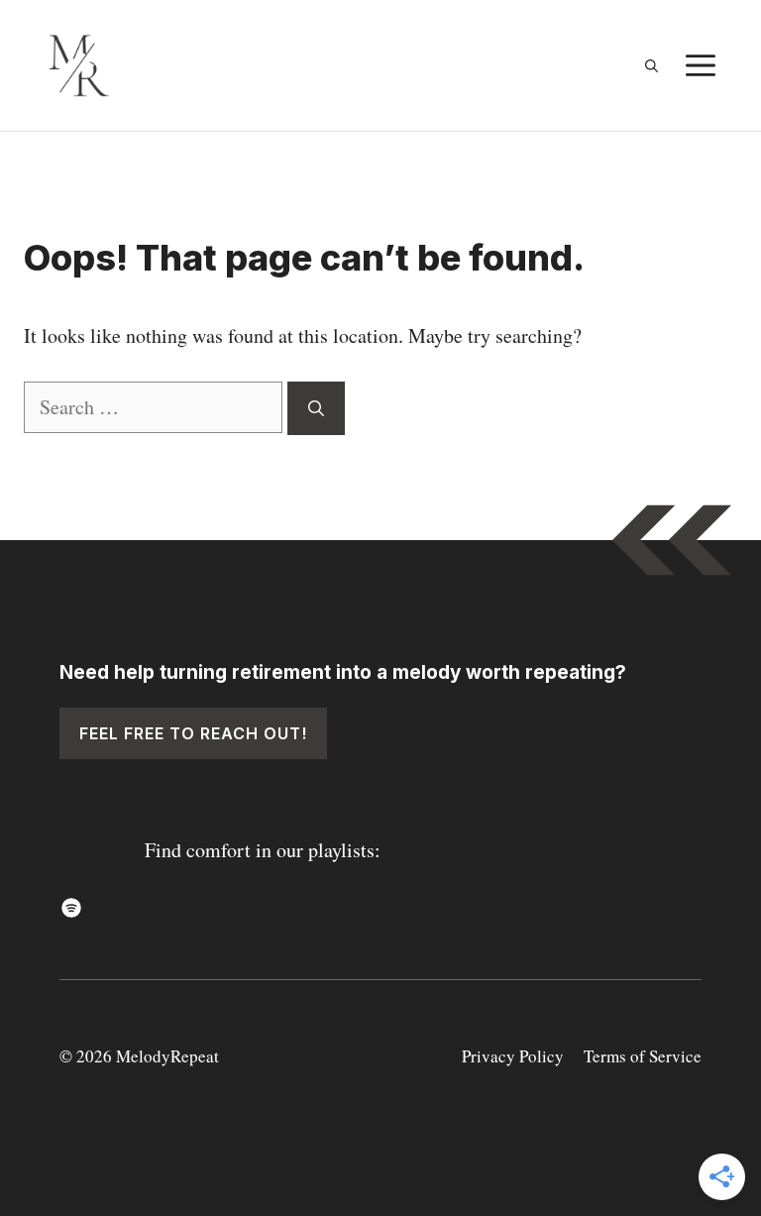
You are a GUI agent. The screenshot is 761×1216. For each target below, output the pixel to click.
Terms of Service (643, 1056)
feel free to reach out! (193, 733)
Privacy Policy (513, 1056)
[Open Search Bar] (651, 65)
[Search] (316, 408)
